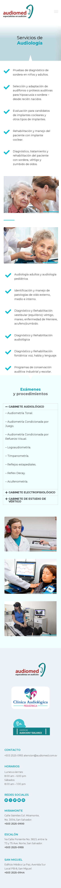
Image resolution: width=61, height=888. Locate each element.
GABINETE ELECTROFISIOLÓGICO (32, 492)
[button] (56, 11)
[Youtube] (19, 800)
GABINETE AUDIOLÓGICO (26, 406)
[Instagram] (10, 800)
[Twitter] (15, 800)
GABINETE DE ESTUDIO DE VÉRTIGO (27, 500)
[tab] (30, 407)
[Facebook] (6, 800)
